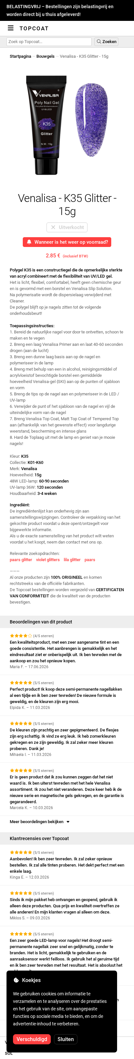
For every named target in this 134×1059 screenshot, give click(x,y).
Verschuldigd (32, 1039)
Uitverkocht (70, 227)
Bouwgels (45, 56)
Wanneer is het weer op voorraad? (70, 242)
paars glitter (21, 559)
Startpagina (20, 56)
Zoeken (108, 41)
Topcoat (34, 28)
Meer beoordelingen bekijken (37, 821)
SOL (9, 1053)
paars (90, 559)
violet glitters (48, 559)
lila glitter (72, 559)
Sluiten (66, 1039)
